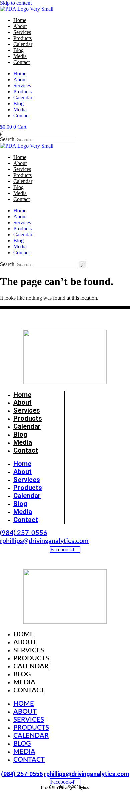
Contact (21, 62)
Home (19, 20)
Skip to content (16, 3)
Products (22, 38)
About (20, 26)
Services (22, 32)
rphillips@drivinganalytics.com (44, 541)
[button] (65, 133)
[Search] (82, 264)
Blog (18, 50)
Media (20, 56)
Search (7, 139)
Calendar (22, 44)
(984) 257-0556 (23, 533)
